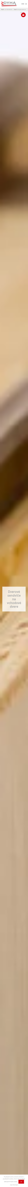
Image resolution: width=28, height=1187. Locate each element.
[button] (24, 4)
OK (21, 1181)
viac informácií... (14, 1185)
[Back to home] (9, 4)
